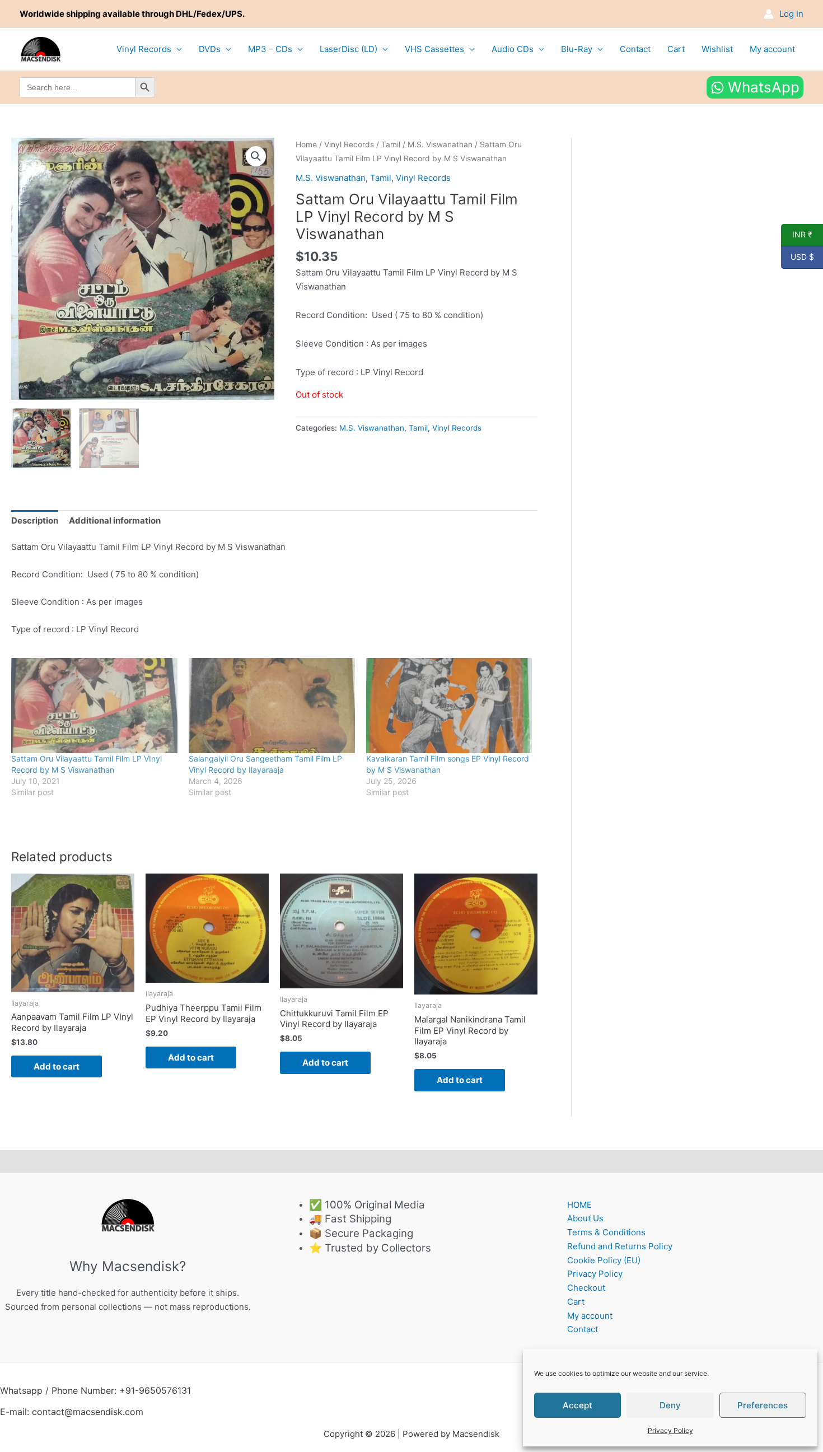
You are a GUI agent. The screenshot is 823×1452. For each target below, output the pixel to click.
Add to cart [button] (57, 1066)
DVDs (210, 49)
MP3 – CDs (270, 49)
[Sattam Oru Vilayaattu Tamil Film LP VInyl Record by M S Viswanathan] (94, 705)
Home (306, 144)
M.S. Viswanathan (440, 144)
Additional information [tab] (115, 520)
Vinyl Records (143, 49)
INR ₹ (796, 235)
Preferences (762, 1405)
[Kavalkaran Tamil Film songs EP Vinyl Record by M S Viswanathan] (449, 705)
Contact (635, 49)
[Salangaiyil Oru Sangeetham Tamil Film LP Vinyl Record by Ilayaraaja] (272, 705)
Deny (670, 1405)
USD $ (797, 257)
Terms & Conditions (606, 1232)
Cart (676, 49)
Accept (577, 1405)
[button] (256, 156)
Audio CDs (513, 49)
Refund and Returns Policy (619, 1246)
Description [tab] (34, 520)
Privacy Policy (670, 1430)
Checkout (586, 1287)
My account (772, 49)
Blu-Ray (576, 49)
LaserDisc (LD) (348, 49)
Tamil (390, 144)
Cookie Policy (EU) (603, 1260)
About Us (585, 1218)
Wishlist (717, 49)
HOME (579, 1204)
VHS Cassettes (434, 49)
